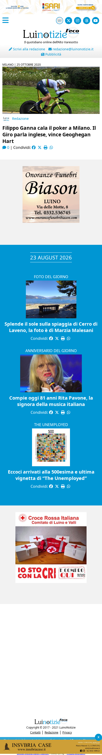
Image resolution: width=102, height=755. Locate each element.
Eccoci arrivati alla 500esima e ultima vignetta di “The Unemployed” (51, 475)
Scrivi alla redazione (28, 49)
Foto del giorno (51, 276)
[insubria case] (51, 752)
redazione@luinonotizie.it (72, 49)
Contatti (35, 732)
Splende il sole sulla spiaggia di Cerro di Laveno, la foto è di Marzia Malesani (51, 327)
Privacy (67, 732)
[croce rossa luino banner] (51, 581)
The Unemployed (51, 424)
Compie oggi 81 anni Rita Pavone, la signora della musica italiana (51, 401)
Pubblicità (52, 54)
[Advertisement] (51, 659)
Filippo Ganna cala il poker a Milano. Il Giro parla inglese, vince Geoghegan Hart (49, 134)
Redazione (20, 118)
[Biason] (51, 221)
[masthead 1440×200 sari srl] (51, 12)
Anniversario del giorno (51, 350)
